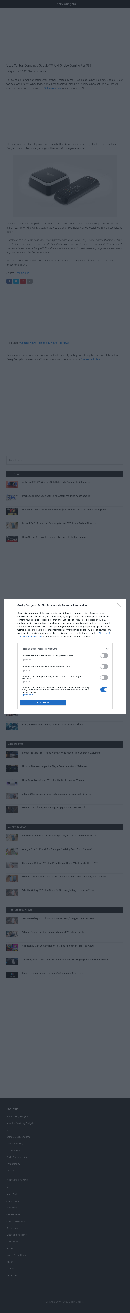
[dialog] (65, 656)
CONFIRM (43, 702)
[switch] (104, 655)
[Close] (120, 606)
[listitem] (65, 648)
